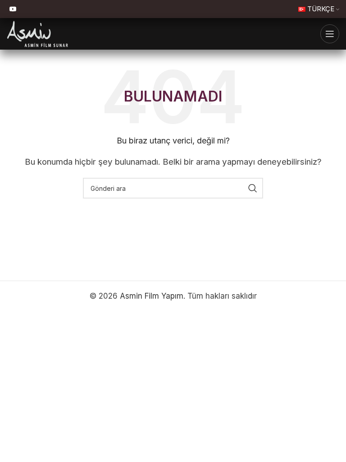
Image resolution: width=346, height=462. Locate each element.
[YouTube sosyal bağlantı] (13, 9)
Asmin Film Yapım (151, 295)
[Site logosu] (37, 33)
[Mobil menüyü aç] (330, 34)
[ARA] (252, 188)
